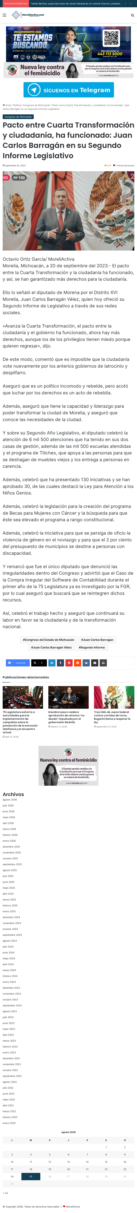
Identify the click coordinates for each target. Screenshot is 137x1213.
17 (12, 1169)
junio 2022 (8, 1093)
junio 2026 (8, 811)
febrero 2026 (10, 834)
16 (125, 1161)
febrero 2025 (10, 905)
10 (12, 1161)
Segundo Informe (93, 647)
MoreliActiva (73, 1206)
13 (68, 1161)
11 (31, 1161)
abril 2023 (8, 1034)
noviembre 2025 (12, 852)
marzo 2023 (9, 1040)
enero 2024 (9, 981)
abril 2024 (8, 964)
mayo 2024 (9, 958)
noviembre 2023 (12, 993)
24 (12, 1176)
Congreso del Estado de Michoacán (49, 640)
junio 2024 (8, 952)
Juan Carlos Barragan (98, 640)
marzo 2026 (9, 829)
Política (17, 105)
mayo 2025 (9, 887)
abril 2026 (8, 823)
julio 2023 (8, 1017)
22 (106, 1169)
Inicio (8, 105)
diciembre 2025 (11, 846)
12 (50, 1161)
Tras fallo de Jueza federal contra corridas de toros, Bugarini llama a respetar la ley (112, 717)
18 (31, 1169)
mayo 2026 (9, 817)
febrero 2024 (10, 976)
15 (106, 1161)
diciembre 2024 (11, 917)
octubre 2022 (10, 1070)
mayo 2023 (9, 1028)
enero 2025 (9, 911)
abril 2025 (8, 893)
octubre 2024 (10, 929)
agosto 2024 (10, 940)
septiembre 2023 (12, 1005)
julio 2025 (8, 876)
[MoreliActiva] (28, 15)
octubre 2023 (10, 999)
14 (87, 1161)
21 (87, 1169)
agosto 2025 (10, 870)
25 (30, 1176)
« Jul (5, 1192)
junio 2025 (8, 881)
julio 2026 (8, 805)
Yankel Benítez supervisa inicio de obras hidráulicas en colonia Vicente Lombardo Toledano (81, 3)
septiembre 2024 (12, 934)
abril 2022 (8, 1105)
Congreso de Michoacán (36, 105)
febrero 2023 (10, 1046)
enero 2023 (9, 1052)
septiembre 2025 (12, 864)
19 (50, 1169)
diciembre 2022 (11, 1058)
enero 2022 (9, 1123)
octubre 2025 (10, 858)
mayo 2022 (9, 1099)
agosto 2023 (10, 1011)
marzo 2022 (9, 1111)
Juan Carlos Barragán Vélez (52, 647)
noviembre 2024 (12, 923)
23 (124, 1169)
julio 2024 (8, 946)
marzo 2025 (9, 899)
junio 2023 (8, 1023)
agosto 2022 (10, 1081)
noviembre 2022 (12, 1064)
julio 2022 (8, 1087)
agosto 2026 (10, 799)
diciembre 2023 (11, 987)
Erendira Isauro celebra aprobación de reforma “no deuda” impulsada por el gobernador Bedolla (66, 717)
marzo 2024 (9, 970)
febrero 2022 (10, 1117)
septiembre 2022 (12, 1076)
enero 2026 (9, 840)
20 (68, 1169)
